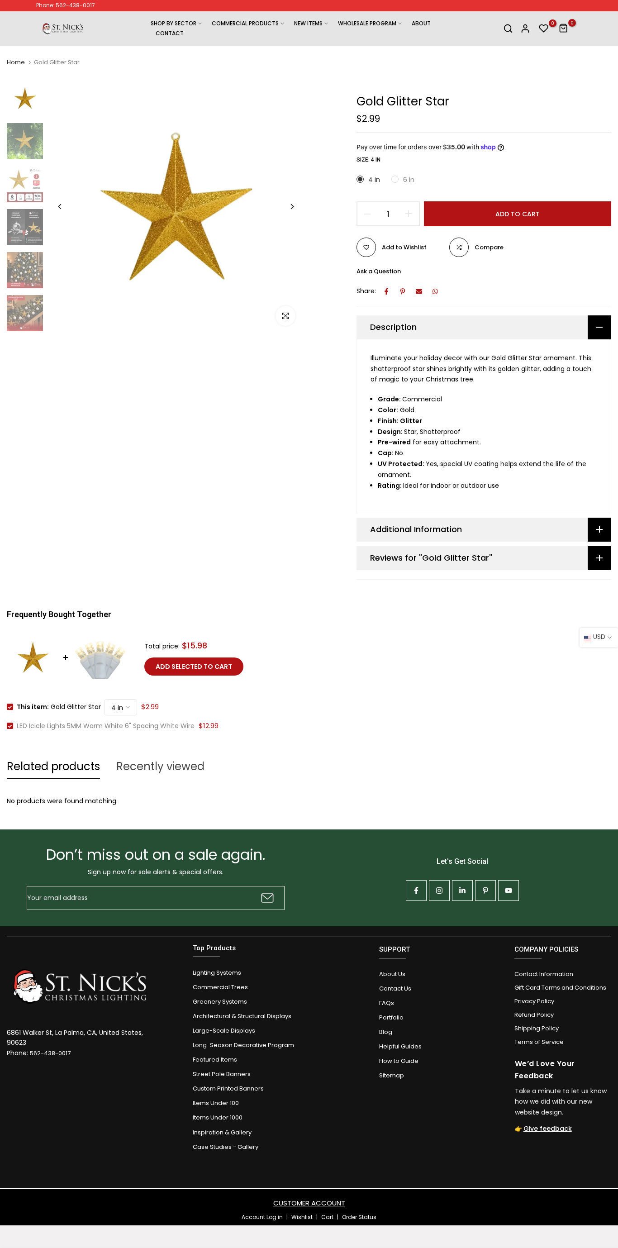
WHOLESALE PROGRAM (367, 23)
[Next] (285, 206)
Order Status (359, 1217)
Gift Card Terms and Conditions (560, 987)
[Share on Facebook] (386, 291)
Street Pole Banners (222, 1074)
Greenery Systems (220, 1001)
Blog (385, 1032)
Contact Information (543, 974)
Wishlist (302, 1217)
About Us (392, 974)
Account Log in (262, 1217)
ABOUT (421, 23)
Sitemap (391, 1075)
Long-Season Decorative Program (243, 1045)
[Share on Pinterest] (402, 291)
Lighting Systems (217, 972)
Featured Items (215, 1059)
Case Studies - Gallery (225, 1147)
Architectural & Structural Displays (242, 1016)
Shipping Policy (536, 1028)
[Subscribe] (266, 898)
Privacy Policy (534, 1001)
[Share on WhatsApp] (435, 291)
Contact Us (395, 988)
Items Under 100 (216, 1103)
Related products (53, 766)
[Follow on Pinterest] (485, 890)
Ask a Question (379, 271)
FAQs (386, 1003)
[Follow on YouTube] (508, 890)
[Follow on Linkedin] (462, 890)
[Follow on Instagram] (439, 890)
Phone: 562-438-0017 (65, 5)
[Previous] (67, 206)
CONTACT (170, 33)
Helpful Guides (400, 1046)
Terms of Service (539, 1042)
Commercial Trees (220, 987)
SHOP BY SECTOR (173, 23)
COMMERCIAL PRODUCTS (245, 23)
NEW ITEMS (308, 23)
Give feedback (547, 1128)
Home (16, 62)
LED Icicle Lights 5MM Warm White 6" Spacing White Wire (106, 725)
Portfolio (391, 1017)
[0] (544, 28)
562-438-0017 (50, 1053)
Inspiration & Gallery (222, 1132)
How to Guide (398, 1061)
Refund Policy (534, 1014)
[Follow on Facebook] (416, 890)
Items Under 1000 (217, 1117)
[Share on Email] (419, 291)
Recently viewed (160, 766)
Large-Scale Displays (224, 1030)
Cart (327, 1217)
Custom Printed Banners (228, 1088)
